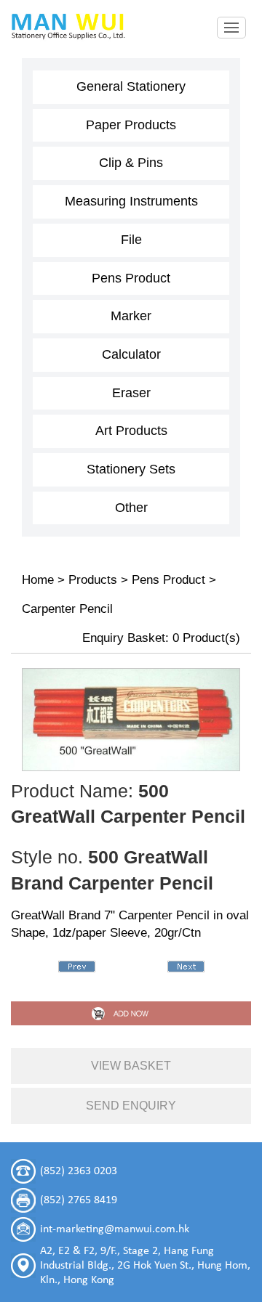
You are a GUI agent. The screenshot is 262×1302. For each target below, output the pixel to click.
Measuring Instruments (131, 201)
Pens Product (131, 278)
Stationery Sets (131, 469)
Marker (131, 316)
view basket (131, 1065)
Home (38, 580)
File (131, 239)
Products (92, 580)
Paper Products (131, 125)
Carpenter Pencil (67, 609)
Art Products (131, 430)
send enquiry (131, 1105)
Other (131, 507)
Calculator (131, 354)
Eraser (131, 393)
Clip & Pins (131, 162)
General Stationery (131, 86)
